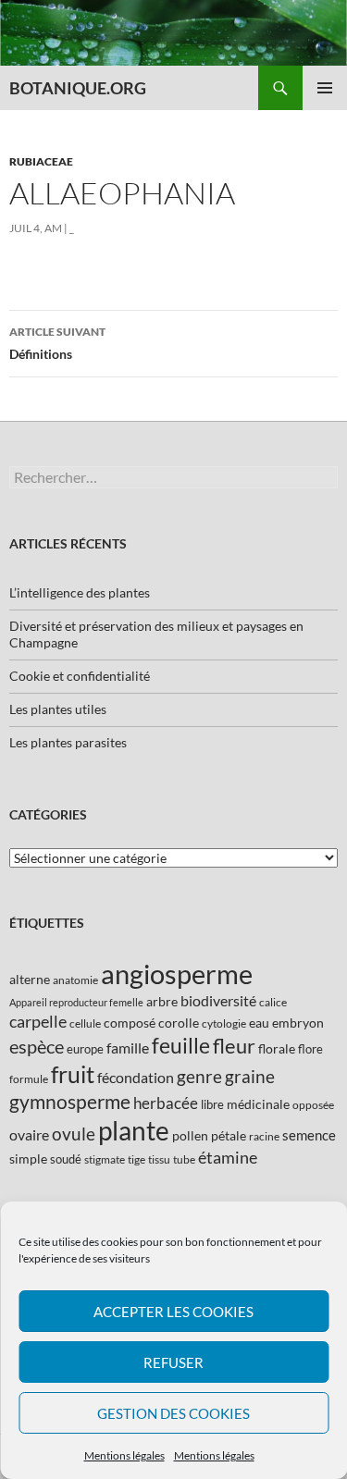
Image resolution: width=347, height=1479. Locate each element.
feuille (181, 1045)
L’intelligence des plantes (79, 592)
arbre (162, 1001)
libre (212, 1104)
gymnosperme (69, 1101)
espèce (36, 1046)
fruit (72, 1074)
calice (273, 1002)
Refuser (173, 1362)
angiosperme (177, 973)
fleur (234, 1045)
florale (276, 1048)
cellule (85, 1023)
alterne (29, 979)
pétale (228, 1135)
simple (28, 1158)
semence (309, 1135)
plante (133, 1130)
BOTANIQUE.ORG (77, 88)
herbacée (165, 1103)
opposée (313, 1105)
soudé (65, 1159)
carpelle (38, 1021)
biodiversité (218, 1000)
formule (28, 1079)
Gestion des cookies (173, 1413)
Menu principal (325, 88)
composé (129, 1022)
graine (250, 1076)
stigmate (104, 1159)
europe (85, 1048)
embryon (298, 1022)
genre (199, 1076)
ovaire (29, 1134)
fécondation (135, 1077)
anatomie (75, 980)
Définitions (57, 343)
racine (264, 1136)
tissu (159, 1159)
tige (136, 1159)
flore (310, 1048)
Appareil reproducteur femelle (76, 1002)
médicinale (258, 1104)
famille (127, 1047)
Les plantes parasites (68, 742)
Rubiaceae (41, 161)
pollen (190, 1135)
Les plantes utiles (57, 709)
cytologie (224, 1023)
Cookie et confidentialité (79, 676)
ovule (73, 1133)
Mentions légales (124, 1455)
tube (184, 1159)
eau (259, 1022)
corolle (178, 1022)
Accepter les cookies (173, 1311)
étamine (227, 1157)
